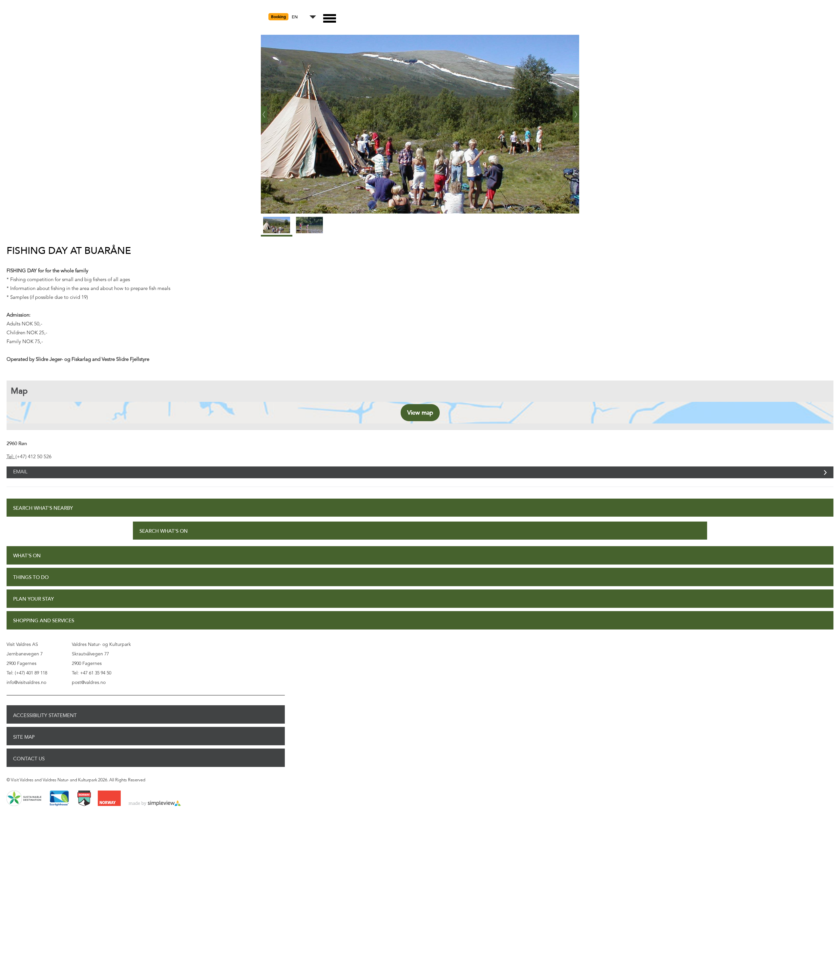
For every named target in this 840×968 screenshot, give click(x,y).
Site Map (24, 744)
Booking (278, 16)
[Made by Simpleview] (155, 811)
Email (20, 475)
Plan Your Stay (33, 606)
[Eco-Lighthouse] (59, 806)
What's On (27, 563)
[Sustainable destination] (24, 806)
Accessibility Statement (45, 723)
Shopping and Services (43, 628)
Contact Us (29, 766)
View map (420, 412)
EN (295, 17)
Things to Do (31, 584)
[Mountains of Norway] (84, 806)
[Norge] (109, 806)
